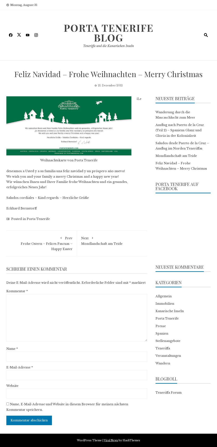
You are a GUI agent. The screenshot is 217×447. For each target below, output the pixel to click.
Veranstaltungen (168, 356)
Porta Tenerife (38, 219)
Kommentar (17, 291)
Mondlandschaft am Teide (101, 241)
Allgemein (164, 296)
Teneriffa (163, 348)
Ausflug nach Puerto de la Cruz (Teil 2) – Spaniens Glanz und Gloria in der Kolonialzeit (180, 130)
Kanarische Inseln (170, 311)
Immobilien (165, 304)
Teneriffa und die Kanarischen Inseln (108, 46)
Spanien (162, 333)
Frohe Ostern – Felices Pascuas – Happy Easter (46, 243)
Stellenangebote (168, 341)
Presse (161, 326)
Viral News (111, 440)
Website (12, 386)
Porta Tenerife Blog (108, 32)
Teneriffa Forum (169, 392)
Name (12, 349)
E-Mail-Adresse (19, 367)
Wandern (163, 363)
